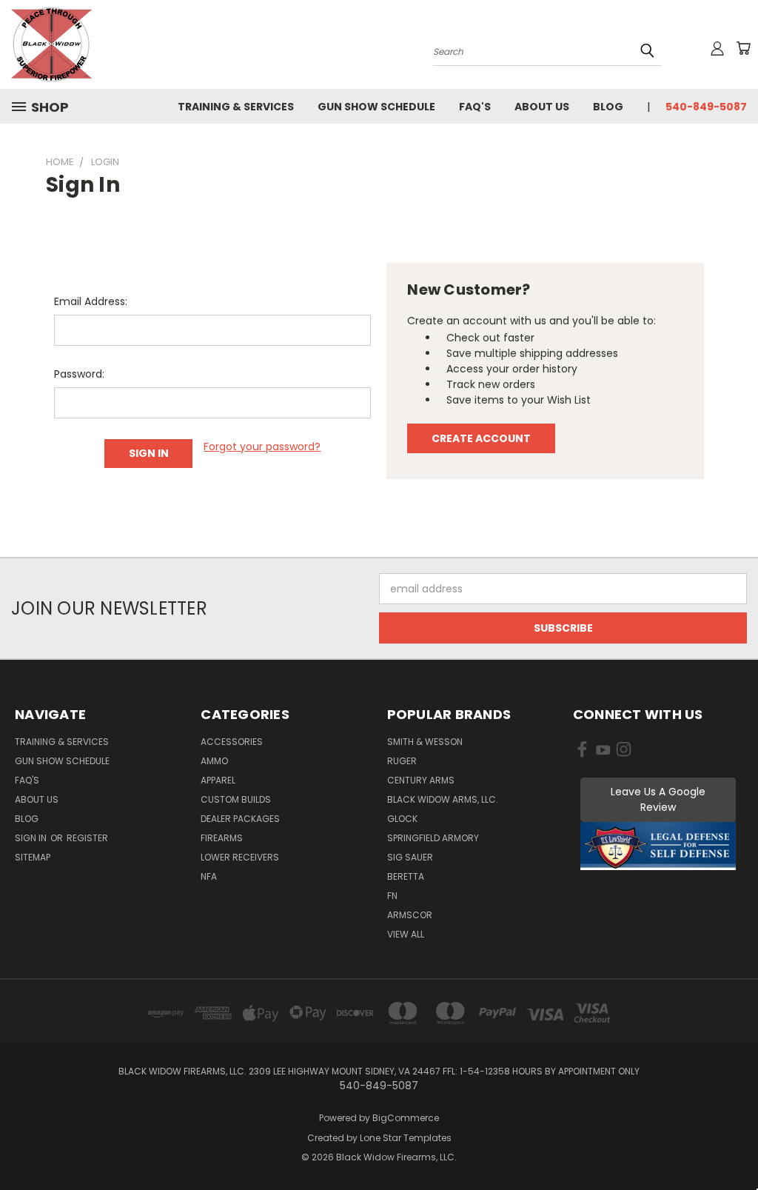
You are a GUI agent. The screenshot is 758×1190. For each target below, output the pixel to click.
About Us (541, 106)
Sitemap (32, 857)
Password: (79, 374)
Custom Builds (236, 799)
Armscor (409, 915)
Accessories (232, 741)
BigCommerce (405, 1118)
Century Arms (421, 780)
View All (405, 934)
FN (392, 895)
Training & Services (236, 106)
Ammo (214, 761)
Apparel (218, 780)
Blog (608, 106)
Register (87, 838)
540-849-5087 (706, 106)
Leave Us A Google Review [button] (658, 799)
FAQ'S (475, 106)
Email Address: (90, 301)
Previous (735, 1144)
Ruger (402, 761)
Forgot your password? (262, 446)
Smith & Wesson (425, 741)
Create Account (481, 438)
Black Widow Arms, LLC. (442, 799)
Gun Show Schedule (376, 106)
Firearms (222, 838)
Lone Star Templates (406, 1137)
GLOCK (402, 818)
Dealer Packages (240, 818)
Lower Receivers (240, 857)
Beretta (405, 876)
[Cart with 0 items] (743, 48)
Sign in (32, 838)
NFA (209, 876)
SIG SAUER (410, 857)
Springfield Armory (433, 838)
